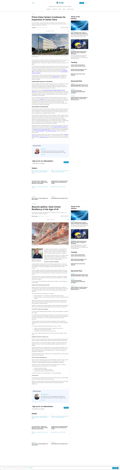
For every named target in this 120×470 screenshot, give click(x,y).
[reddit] (51, 219)
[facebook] (46, 219)
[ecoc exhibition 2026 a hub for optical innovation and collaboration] (79, 25)
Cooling (63, 9)
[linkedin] (48, 219)
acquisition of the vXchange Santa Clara (41, 129)
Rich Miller (34, 27)
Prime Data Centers (55, 76)
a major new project (40, 130)
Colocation (54, 9)
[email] (53, 219)
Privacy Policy (30, 467)
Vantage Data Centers (51, 130)
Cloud (33, 14)
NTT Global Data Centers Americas (59, 126)
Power (59, 9)
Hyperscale (48, 9)
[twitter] (50, 219)
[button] (32, 3)
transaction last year (44, 137)
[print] (68, 219)
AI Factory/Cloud (70, 9)
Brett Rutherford (35, 216)
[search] (34, 3)
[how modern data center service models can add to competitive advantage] (79, 44)
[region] (60, 468)
